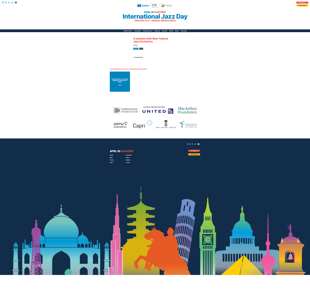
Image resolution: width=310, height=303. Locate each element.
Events (111, 155)
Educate (164, 31)
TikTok (12, 2)
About (171, 31)
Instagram (6, 2)
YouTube (15, 2)
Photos (112, 160)
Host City (184, 31)
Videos (128, 157)
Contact (128, 162)
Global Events (128, 31)
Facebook (3, 2)
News (177, 31)
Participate (137, 31)
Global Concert (147, 31)
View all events (139, 57)
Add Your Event (302, 5)
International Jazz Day (155, 16)
